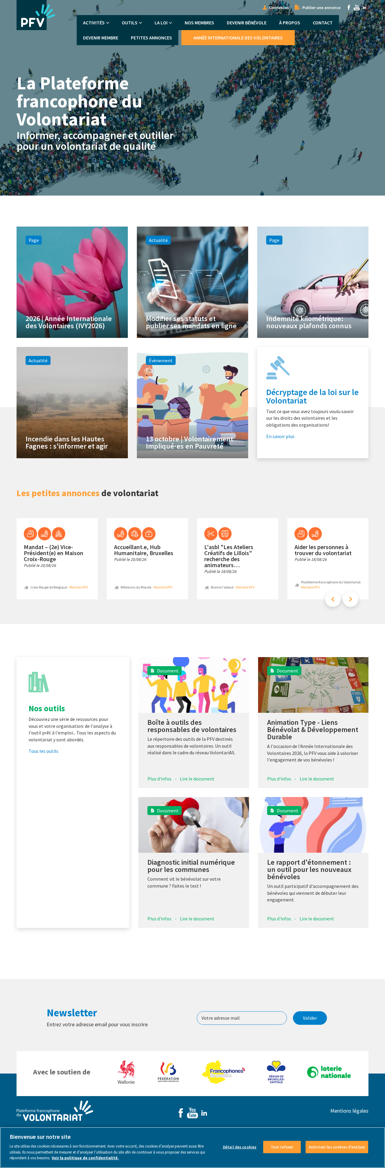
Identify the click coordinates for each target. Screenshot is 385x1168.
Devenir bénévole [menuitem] (246, 23)
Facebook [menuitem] (349, 7)
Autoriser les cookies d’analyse (337, 1146)
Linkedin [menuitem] (364, 7)
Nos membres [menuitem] (199, 23)
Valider (310, 1018)
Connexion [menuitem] (279, 7)
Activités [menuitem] (94, 23)
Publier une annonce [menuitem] (321, 7)
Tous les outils (43, 751)
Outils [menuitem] (129, 23)
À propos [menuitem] (289, 23)
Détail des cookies (239, 1146)
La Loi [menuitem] (161, 23)
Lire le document (197, 779)
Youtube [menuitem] (357, 7)
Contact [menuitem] (323, 23)
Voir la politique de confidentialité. (85, 1157)
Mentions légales (349, 1110)
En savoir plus (280, 436)
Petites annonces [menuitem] (151, 38)
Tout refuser (282, 1146)
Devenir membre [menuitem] (100, 38)
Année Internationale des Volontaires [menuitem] (238, 38)
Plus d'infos (159, 779)
